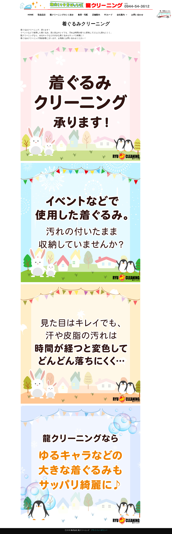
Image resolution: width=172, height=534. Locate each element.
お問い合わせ (137, 15)
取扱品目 (42, 15)
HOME (30, 15)
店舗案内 (96, 15)
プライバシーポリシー (99, 530)
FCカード (108, 15)
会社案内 (121, 15)
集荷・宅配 (83, 15)
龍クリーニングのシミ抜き (62, 15)
